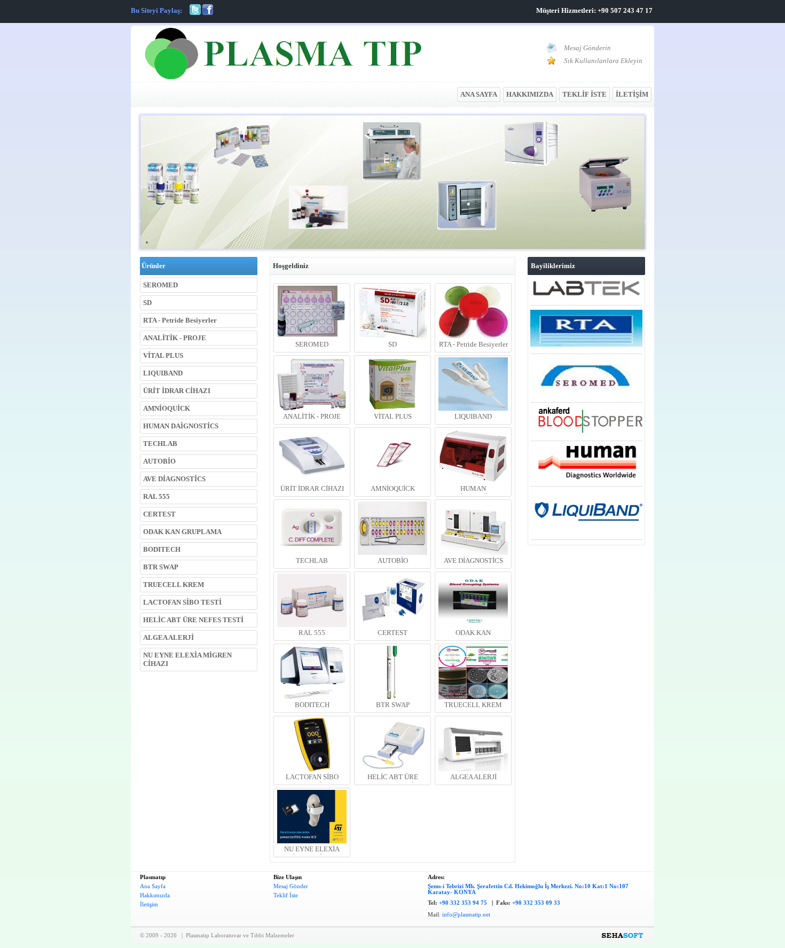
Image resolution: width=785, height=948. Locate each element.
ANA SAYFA (478, 94)
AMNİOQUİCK (166, 408)
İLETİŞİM (632, 94)
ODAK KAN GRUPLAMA (182, 532)
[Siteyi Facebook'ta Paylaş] (207, 13)
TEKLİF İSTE (584, 94)
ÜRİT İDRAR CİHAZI (176, 391)
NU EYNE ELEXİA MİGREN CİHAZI (187, 659)
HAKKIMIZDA (529, 94)
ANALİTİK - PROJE (174, 338)
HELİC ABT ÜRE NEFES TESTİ (193, 620)
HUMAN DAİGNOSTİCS (180, 426)
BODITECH (161, 549)
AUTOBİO (159, 461)
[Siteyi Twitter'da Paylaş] (195, 13)
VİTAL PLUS (163, 355)
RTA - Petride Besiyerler (180, 320)
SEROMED (160, 285)
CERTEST (159, 514)
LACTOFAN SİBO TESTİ (182, 602)
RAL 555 (156, 496)
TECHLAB (160, 444)
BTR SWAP (160, 567)
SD (147, 303)
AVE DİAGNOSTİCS (174, 479)
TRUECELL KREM (173, 585)
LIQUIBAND (163, 373)
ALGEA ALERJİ (168, 637)
